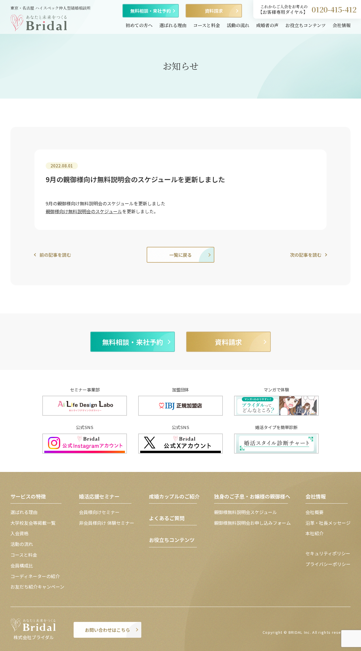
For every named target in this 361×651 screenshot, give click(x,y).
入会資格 (19, 533)
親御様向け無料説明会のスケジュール (84, 211)
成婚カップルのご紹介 (174, 496)
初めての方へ (139, 25)
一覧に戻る (180, 254)
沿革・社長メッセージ (328, 522)
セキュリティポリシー (327, 553)
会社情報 (342, 25)
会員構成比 (21, 565)
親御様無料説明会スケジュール (245, 512)
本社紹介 (314, 533)
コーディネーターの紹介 (35, 576)
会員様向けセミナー (99, 512)
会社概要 (314, 512)
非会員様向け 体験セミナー (106, 522)
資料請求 (214, 10)
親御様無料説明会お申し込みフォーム (252, 522)
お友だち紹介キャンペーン (37, 586)
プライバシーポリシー (328, 564)
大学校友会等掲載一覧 (33, 522)
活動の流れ (238, 25)
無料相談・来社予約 (150, 10)
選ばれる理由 (172, 25)
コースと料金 (206, 25)
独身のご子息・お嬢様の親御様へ (252, 496)
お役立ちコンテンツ (305, 25)
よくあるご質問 (166, 518)
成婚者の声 (267, 25)
